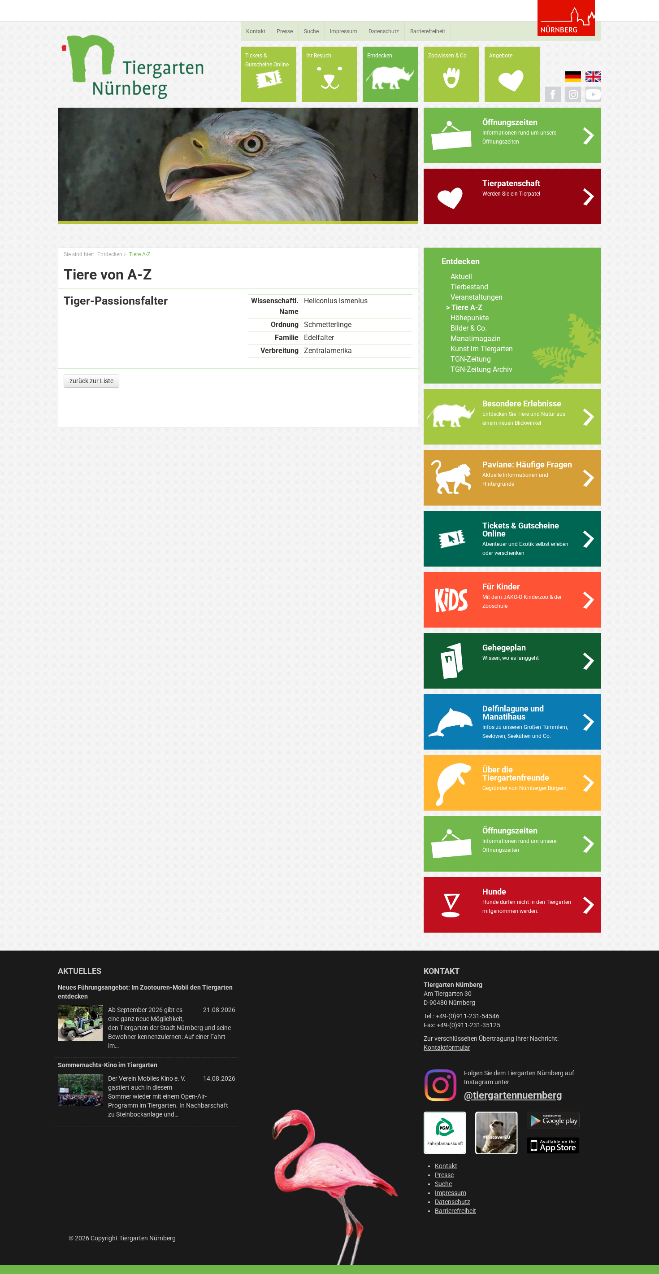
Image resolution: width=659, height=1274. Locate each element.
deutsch (573, 76)
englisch (593, 76)
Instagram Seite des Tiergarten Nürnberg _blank (573, 94)
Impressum (343, 31)
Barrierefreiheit (427, 31)
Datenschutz (384, 31)
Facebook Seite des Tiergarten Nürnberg (553, 94)
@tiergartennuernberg (513, 1095)
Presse (285, 31)
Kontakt (255, 31)
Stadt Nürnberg (566, 18)
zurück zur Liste (91, 380)
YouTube (593, 94)
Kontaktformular (447, 1047)
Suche (311, 31)
